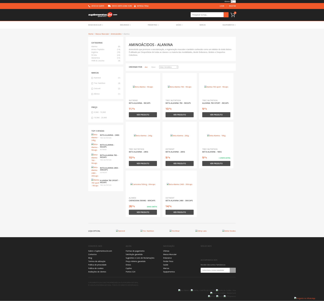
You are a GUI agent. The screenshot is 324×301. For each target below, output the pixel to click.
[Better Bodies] (229, 230)
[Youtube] (212, 253)
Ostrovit (107, 88)
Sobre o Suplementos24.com (100, 251)
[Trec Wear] (175, 230)
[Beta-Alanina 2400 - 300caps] (95, 171)
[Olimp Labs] (201, 230)
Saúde (178, 25)
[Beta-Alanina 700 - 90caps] (95, 159)
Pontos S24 (130, 271)
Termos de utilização (96, 261)
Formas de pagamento (135, 251)
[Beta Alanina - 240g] (95, 137)
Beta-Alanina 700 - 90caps (109, 156)
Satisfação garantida (134, 254)
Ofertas (166, 251)
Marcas (203, 25)
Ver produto (143, 114)
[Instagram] (207, 253)
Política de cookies (96, 268)
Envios (128, 265)
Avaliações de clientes (97, 271)
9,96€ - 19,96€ (100, 112)
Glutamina (95, 58)
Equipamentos (229, 25)
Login (222, 6)
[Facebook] (202, 253)
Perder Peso (153, 25)
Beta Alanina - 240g (109, 135)
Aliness (107, 94)
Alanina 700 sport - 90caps (109, 181)
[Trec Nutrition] (147, 230)
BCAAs (94, 55)
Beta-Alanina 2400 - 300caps (109, 169)
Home (90, 34)
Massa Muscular (95, 25)
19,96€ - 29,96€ (100, 117)
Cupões (129, 268)
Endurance (124, 25)
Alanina (94, 46)
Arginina (94, 52)
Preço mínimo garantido (136, 261)
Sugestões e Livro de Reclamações (140, 258)
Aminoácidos (116, 34)
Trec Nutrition (107, 83)
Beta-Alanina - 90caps (107, 146)
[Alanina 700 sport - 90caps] (95, 182)
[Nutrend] (120, 230)
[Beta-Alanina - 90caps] (95, 147)
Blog (90, 258)
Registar (232, 6)
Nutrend (107, 77)
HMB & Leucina (97, 60)
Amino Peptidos (97, 49)
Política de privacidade (97, 265)
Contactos (92, 254)
